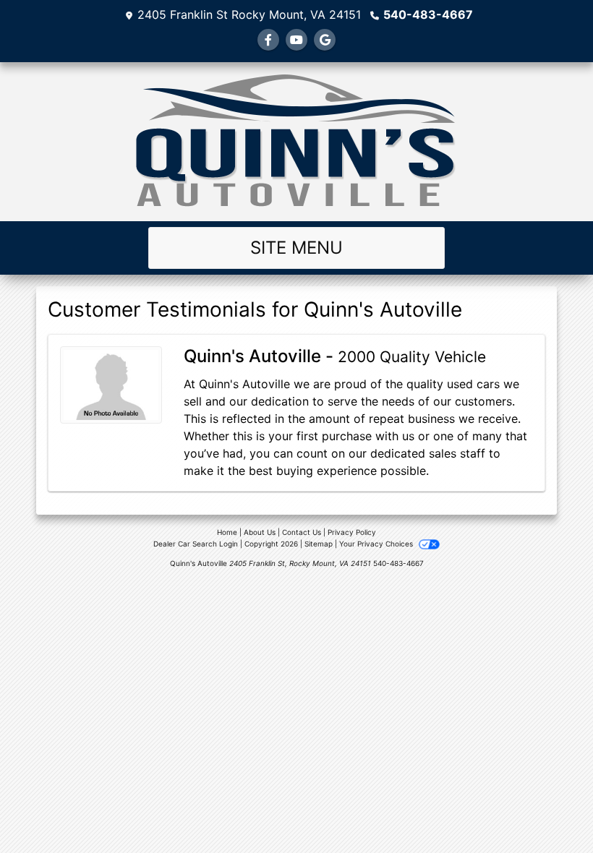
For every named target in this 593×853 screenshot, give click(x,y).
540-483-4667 (428, 14)
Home (227, 532)
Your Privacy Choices (377, 543)
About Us (260, 532)
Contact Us (301, 532)
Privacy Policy (352, 532)
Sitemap (318, 543)
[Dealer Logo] (296, 142)
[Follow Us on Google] (325, 40)
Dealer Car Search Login (195, 543)
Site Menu (296, 247)
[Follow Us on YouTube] (296, 40)
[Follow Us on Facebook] (268, 40)
